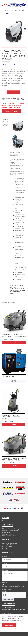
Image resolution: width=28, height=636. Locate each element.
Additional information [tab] (5, 125)
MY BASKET (7, 13)
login (16, 10)
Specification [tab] (5, 121)
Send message (8, 599)
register (21, 10)
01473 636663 (8, 10)
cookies (9, 617)
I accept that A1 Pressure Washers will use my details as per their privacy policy (13, 587)
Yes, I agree (9, 625)
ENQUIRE (14, 381)
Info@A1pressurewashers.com (15, 609)
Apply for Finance (11, 111)
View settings (14, 629)
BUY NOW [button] (14, 342)
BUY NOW (13, 424)
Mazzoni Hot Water (14, 107)
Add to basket (13, 92)
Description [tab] (5, 119)
